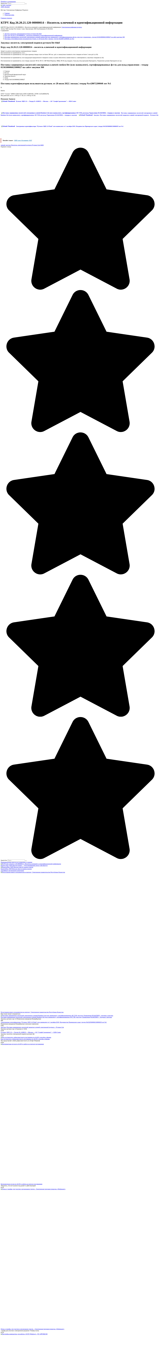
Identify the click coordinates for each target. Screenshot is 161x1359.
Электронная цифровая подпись (71, 27)
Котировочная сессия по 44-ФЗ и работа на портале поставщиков (21, 1184)
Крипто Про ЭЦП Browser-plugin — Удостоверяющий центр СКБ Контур (24, 865)
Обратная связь (9, 15)
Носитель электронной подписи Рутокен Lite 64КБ (27, 145)
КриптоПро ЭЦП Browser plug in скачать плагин (16, 869)
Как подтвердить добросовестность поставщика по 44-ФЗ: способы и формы (25, 1039)
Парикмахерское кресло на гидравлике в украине (16, 862)
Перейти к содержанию (8, 1)
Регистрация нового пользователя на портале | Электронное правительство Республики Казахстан (32, 1012)
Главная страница (6, 18)
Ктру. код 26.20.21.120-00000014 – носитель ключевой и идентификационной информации (33, 35)
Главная (7, 13)
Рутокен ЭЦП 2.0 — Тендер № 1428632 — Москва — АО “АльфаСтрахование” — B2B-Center (31, 1032)
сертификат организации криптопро (12, 870)
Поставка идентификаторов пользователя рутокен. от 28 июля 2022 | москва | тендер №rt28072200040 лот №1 (39, 39)
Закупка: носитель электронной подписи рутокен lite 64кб (23, 34)
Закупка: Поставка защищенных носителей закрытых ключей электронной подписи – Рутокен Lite (32, 1027)
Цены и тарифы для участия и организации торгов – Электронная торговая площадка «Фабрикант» (32, 1329)
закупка (8, 145)
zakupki (3, 145)
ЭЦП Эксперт (5, 7)
